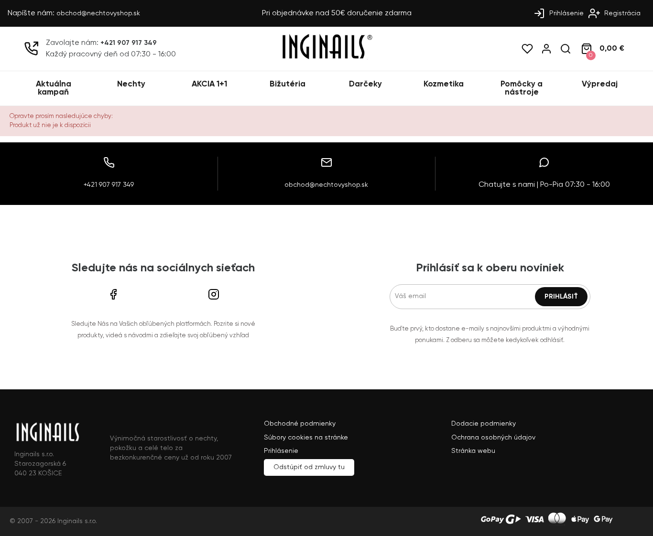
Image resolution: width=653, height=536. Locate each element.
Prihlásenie (565, 13)
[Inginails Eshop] (326, 57)
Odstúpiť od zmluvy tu (309, 467)
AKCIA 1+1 (209, 84)
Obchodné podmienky (300, 423)
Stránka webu (473, 451)
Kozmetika (444, 84)
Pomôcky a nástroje (522, 88)
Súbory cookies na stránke (306, 437)
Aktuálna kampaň (53, 88)
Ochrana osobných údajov (493, 437)
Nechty (131, 84)
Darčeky (365, 84)
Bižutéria (287, 84)
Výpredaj (600, 84)
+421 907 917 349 (128, 43)
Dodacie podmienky (483, 423)
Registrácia (621, 13)
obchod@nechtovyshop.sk (98, 13)
